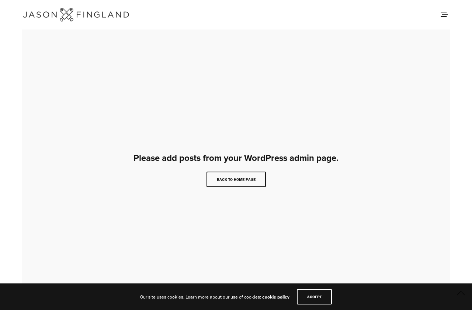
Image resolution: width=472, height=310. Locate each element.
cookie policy (275, 297)
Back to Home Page (236, 179)
